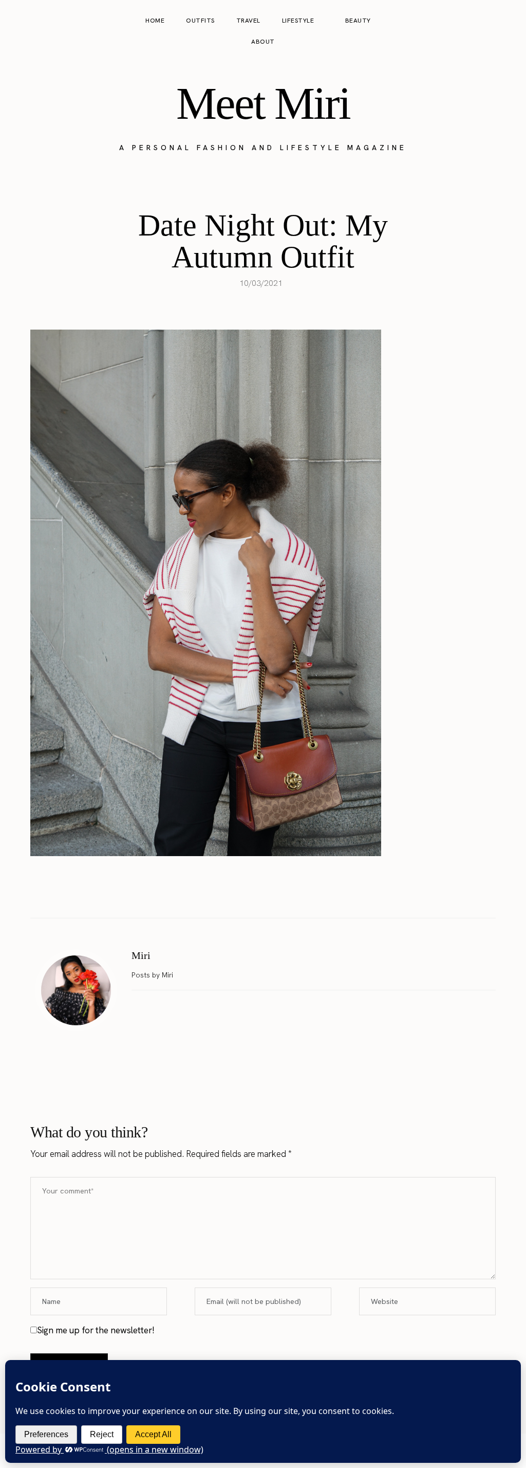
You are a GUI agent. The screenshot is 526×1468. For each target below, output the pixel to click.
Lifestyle (298, 20)
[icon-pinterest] (487, 31)
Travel (248, 20)
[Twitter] (252, 892)
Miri (141, 955)
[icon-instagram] (467, 31)
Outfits (200, 20)
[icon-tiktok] (506, 31)
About (263, 42)
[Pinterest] (274, 892)
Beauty (358, 20)
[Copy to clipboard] (295, 892)
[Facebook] (230, 892)
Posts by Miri (153, 975)
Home (154, 20)
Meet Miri (263, 103)
